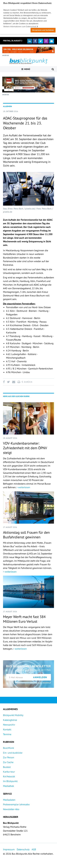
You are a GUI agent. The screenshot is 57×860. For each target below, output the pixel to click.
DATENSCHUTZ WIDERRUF (40, 682)
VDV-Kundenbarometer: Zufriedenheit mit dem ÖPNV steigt (25, 448)
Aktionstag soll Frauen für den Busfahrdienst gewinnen (26, 534)
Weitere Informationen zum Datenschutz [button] (20, 27)
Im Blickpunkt (10, 781)
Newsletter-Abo (11, 809)
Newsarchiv (9, 724)
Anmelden (40, 677)
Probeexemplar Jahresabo (16, 804)
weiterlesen (23, 487)
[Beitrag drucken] (18, 382)
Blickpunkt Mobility (13, 715)
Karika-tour (9, 771)
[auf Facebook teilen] (4, 382)
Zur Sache (8, 762)
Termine (7, 734)
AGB (34, 849)
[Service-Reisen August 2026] (28, 84)
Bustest (7, 766)
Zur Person (8, 757)
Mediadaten (9, 799)
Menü (26, 69)
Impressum (9, 849)
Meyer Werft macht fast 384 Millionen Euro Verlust (24, 619)
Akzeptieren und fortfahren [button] (43, 30)
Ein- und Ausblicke (12, 752)
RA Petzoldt (9, 776)
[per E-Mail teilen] (13, 382)
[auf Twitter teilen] (8, 382)
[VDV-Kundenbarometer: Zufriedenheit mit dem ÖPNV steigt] (28, 418)
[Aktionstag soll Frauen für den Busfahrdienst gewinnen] (28, 507)
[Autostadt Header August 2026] (28, 50)
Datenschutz (23, 849)
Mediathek (8, 785)
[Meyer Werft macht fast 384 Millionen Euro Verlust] (28, 592)
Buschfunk (8, 747)
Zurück (28, 382)
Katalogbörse (10, 719)
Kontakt (7, 729)
